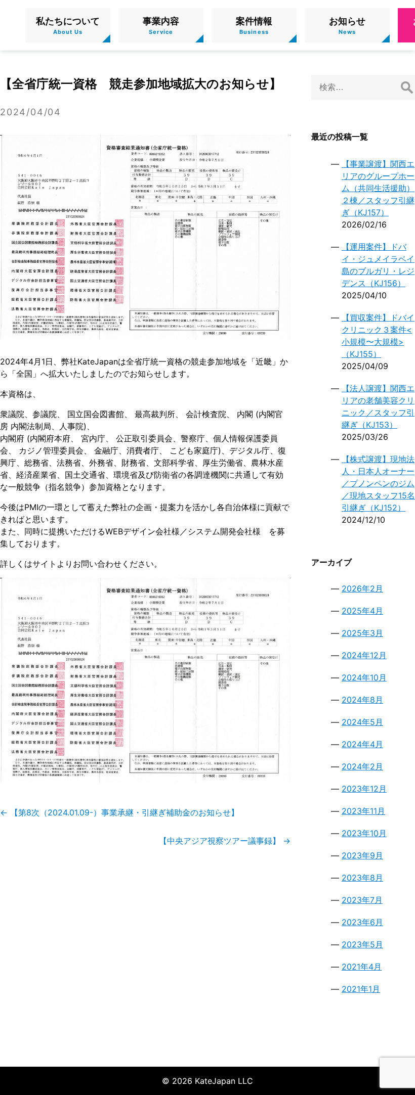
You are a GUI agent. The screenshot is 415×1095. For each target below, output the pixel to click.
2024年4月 (362, 744)
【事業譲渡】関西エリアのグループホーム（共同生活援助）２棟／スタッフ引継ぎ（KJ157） (378, 188)
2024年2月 (362, 766)
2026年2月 (362, 588)
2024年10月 (364, 677)
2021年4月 (362, 967)
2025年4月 (362, 611)
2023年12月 (364, 789)
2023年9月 (362, 855)
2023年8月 (362, 878)
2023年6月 (362, 922)
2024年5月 (362, 722)
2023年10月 (364, 833)
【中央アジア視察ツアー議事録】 (224, 841)
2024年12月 (364, 655)
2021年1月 (361, 989)
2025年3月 (362, 633)
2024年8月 (362, 700)
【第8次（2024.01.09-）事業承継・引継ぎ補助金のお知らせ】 (119, 812)
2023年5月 (362, 944)
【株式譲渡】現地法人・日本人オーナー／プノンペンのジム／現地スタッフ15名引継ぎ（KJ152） (378, 483)
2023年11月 (363, 811)
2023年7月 (362, 900)
